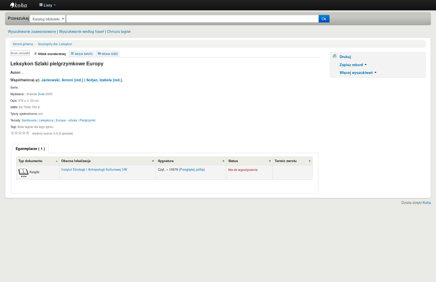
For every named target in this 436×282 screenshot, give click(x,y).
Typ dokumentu (30, 161)
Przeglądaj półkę (192, 169)
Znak (41, 94)
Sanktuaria (29, 120)
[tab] (30, 148)
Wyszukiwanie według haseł (81, 31)
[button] (47, 5)
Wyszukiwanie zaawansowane (32, 31)
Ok (324, 18)
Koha (427, 202)
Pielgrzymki (87, 120)
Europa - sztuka (66, 120)
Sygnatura (166, 161)
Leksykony (46, 120)
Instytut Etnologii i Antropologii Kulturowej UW (22, 5)
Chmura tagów (118, 31)
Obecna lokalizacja (76, 161)
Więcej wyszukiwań (357, 72)
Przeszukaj (18, 18)
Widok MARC (84, 54)
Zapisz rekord (352, 64)
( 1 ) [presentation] (30, 148)
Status (233, 161)
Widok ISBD (110, 54)
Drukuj (345, 56)
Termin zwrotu (286, 161)
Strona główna (23, 44)
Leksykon (55, 44)
